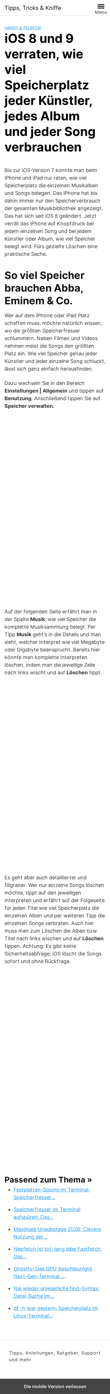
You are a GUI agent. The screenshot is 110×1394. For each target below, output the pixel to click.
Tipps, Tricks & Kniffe (33, 8)
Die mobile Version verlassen (55, 1386)
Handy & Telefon (23, 27)
